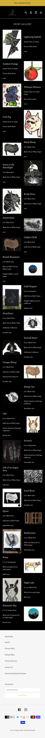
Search (7, 642)
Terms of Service (11, 661)
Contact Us (9, 667)
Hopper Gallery (19, 730)
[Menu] (40, 12)
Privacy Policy (10, 648)
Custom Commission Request (15, 673)
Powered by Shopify (29, 730)
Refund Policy (10, 655)
